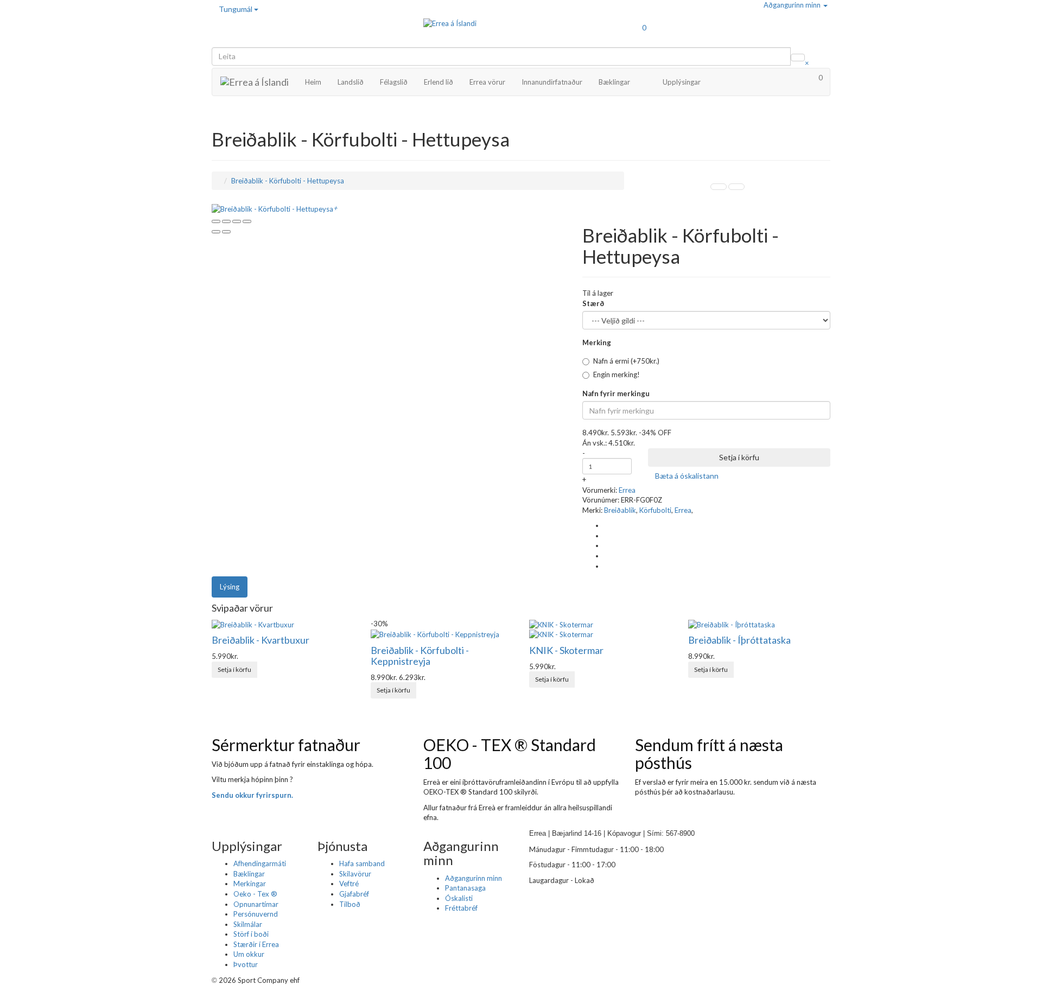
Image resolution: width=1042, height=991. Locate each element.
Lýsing (229, 586)
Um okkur (248, 954)
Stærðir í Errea (256, 944)
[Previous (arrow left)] (216, 231)
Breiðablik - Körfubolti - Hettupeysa (287, 180)
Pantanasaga (465, 888)
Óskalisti (459, 898)
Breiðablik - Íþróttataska (739, 640)
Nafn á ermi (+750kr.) (626, 361)
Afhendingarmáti (259, 863)
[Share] (226, 221)
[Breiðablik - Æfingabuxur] (718, 186)
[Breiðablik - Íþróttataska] (736, 186)
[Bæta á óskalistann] (263, 665)
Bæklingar (614, 82)
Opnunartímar (255, 904)
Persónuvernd (255, 914)
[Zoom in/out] (247, 221)
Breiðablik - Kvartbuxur (260, 640)
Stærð (593, 303)
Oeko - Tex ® (255, 894)
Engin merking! (616, 374)
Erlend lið (438, 82)
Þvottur (245, 964)
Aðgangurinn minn (793, 5)
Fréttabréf (461, 908)
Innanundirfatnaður (552, 82)
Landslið (351, 82)
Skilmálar (247, 924)
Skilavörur (355, 873)
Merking (596, 342)
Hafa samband (362, 863)
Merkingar (249, 883)
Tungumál (236, 9)
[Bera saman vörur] (734, 476)
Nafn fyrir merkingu (616, 393)
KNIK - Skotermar (566, 650)
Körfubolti (655, 510)
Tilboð (349, 904)
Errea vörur (487, 82)
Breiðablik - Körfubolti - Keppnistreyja (420, 655)
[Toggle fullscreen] (236, 221)
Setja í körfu (739, 457)
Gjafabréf (354, 894)
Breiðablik (620, 510)
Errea (627, 490)
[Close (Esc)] (216, 221)
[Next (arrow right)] (226, 231)
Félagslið (394, 82)
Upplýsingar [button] (682, 82)
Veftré (349, 883)
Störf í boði (251, 934)
